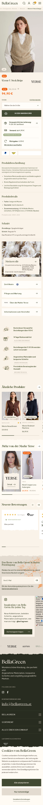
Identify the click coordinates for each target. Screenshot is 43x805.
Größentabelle (35, 100)
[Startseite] (10, 3)
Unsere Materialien (20, 362)
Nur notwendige (21, 792)
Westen (22, 9)
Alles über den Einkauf (22, 340)
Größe (4, 100)
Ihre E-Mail (7, 580)
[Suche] (24, 3)
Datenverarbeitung (10, 589)
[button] (38, 505)
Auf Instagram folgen (15, 632)
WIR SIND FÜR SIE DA (20, 372)
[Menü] (39, 3)
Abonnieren (36, 580)
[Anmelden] (29, 3)
